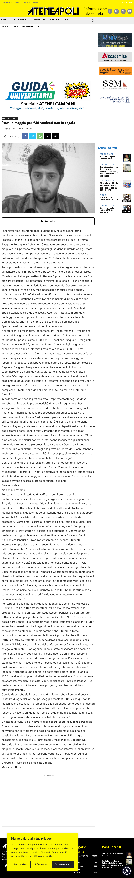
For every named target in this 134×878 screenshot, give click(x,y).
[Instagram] (116, 11)
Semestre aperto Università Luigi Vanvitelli (107, 209)
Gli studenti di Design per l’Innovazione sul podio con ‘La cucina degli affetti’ (109, 186)
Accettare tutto (63, 864)
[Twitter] (123, 11)
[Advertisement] (48, 56)
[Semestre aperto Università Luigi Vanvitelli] (127, 209)
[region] (42, 852)
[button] (93, 21)
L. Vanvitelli (107, 165)
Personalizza (21, 864)
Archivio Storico (10, 118)
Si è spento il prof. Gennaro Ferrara (107, 157)
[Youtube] (129, 11)
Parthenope (107, 154)
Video (103, 195)
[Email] (47, 136)
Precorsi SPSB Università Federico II (109, 198)
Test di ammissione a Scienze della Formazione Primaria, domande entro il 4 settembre (109, 171)
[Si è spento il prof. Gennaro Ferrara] (127, 158)
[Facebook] (110, 11)
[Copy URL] (55, 136)
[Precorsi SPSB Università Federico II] (127, 198)
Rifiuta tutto (41, 864)
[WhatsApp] (40, 136)
